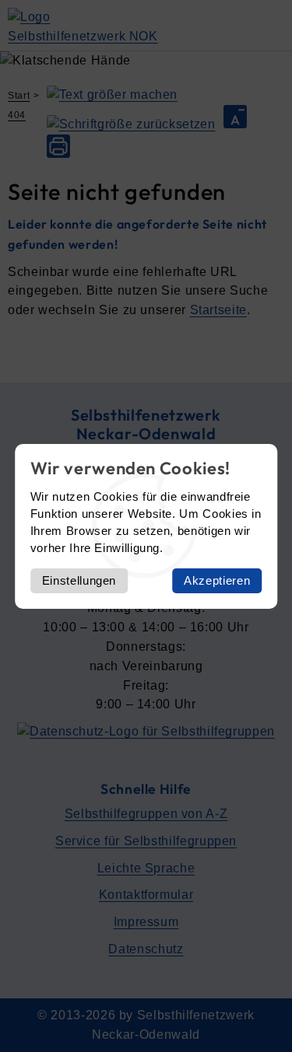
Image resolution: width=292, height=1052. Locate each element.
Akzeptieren (217, 580)
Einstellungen (79, 580)
